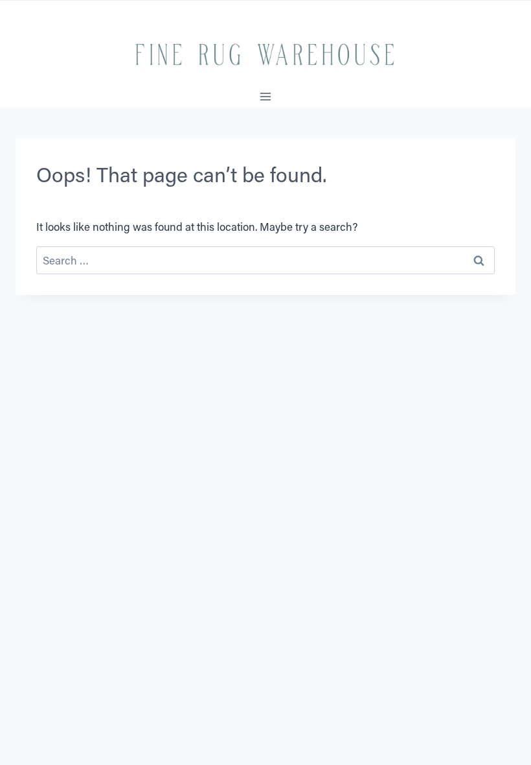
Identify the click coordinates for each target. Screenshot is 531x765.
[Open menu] (266, 97)
